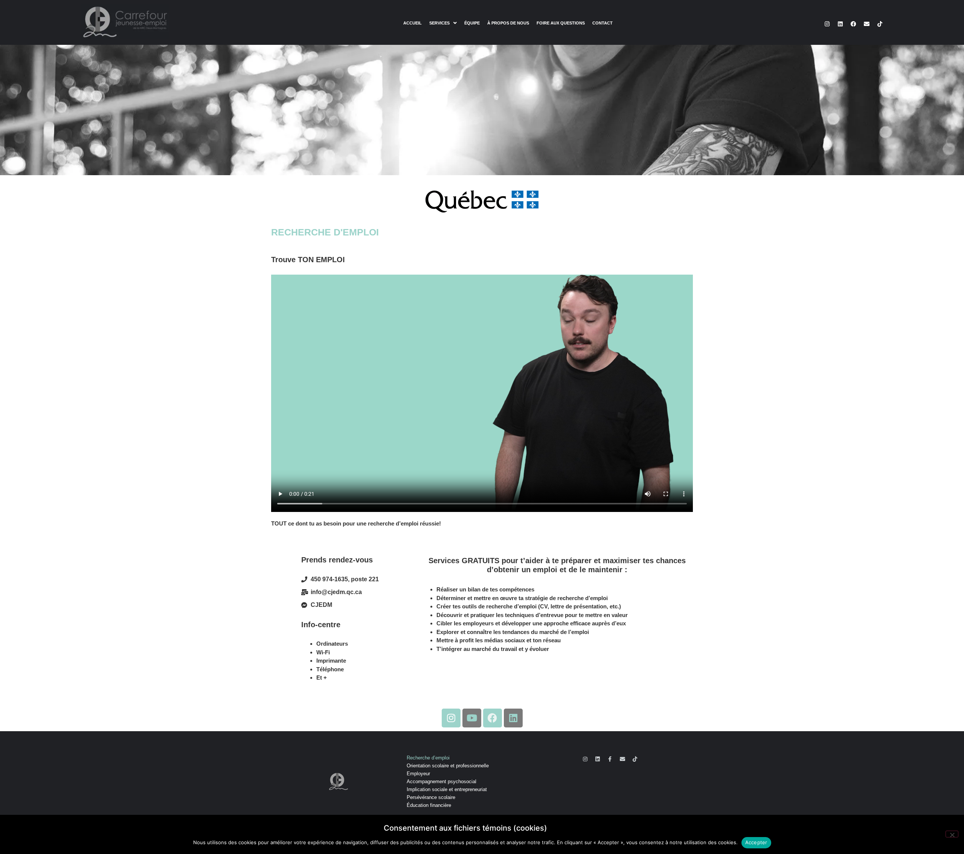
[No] (952, 834)
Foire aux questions (561, 23)
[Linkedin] (840, 23)
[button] (443, 23)
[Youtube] (471, 718)
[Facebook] (853, 23)
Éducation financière (429, 805)
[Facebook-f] (610, 759)
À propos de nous (508, 23)
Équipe (472, 23)
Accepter (756, 842)
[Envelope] (866, 23)
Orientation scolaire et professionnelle (448, 765)
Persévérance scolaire (431, 797)
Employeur (418, 773)
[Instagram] (827, 23)
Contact (602, 23)
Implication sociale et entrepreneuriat (447, 789)
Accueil (412, 23)
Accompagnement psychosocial (441, 781)
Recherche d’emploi (428, 758)
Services (439, 23)
